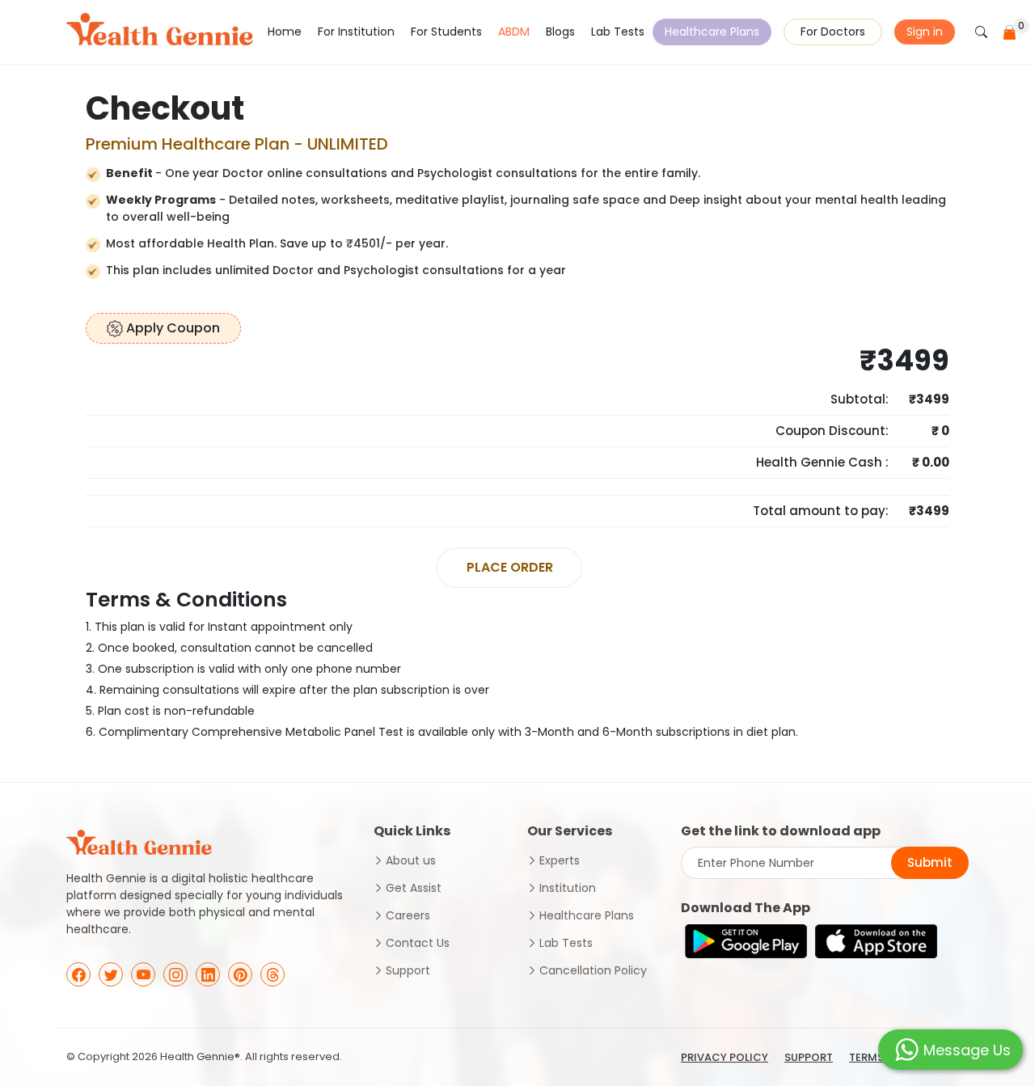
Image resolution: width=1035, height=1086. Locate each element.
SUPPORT (808, 1057)
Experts (559, 860)
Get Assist (413, 888)
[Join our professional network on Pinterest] (240, 974)
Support (408, 970)
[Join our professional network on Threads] (272, 974)
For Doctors (833, 31)
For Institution (356, 31)
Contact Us (418, 943)
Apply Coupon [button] (171, 328)
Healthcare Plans (712, 31)
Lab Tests (617, 31)
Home (285, 31)
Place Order (510, 567)
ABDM (514, 31)
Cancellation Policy (593, 970)
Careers (408, 915)
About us (411, 860)
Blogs (560, 31)
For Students (446, 31)
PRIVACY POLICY (724, 1057)
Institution (567, 888)
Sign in (924, 31)
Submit (930, 862)
